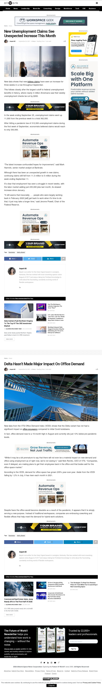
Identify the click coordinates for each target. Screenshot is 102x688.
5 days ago (52, 335)
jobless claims (33, 81)
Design (57, 9)
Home (8, 9)
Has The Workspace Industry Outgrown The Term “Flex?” (55, 306)
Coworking (47, 9)
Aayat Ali (12, 41)
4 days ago (74, 589)
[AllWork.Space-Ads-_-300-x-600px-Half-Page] (83, 91)
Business (92, 9)
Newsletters (29, 671)
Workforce (68, 9)
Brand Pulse (93, 671)
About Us (60, 671)
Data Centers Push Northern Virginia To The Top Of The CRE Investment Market (18, 323)
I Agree (51, 685)
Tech (77, 9)
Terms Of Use (51, 671)
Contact (67, 671)
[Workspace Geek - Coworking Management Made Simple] (51, 21)
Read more (9, 339)
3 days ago (52, 601)
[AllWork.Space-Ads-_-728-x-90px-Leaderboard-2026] (51, 449)
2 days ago (52, 323)
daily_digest (21, 252)
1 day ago (52, 310)
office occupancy (30, 429)
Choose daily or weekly (12, 649)
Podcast (48, 673)
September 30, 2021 (24, 41)
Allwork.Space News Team (14, 329)
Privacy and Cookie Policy (92, 683)
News (16, 9)
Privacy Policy (40, 671)
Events (54, 673)
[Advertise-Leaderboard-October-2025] (35, 107)
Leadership (25, 9)
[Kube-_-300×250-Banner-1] (83, 44)
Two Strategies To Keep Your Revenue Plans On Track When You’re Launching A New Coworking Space (83, 584)
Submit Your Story (18, 671)
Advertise (7, 671)
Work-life (36, 9)
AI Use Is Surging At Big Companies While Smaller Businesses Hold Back (56, 584)
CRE (83, 9)
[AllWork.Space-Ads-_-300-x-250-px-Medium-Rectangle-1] (35, 148)
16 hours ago (28, 329)
